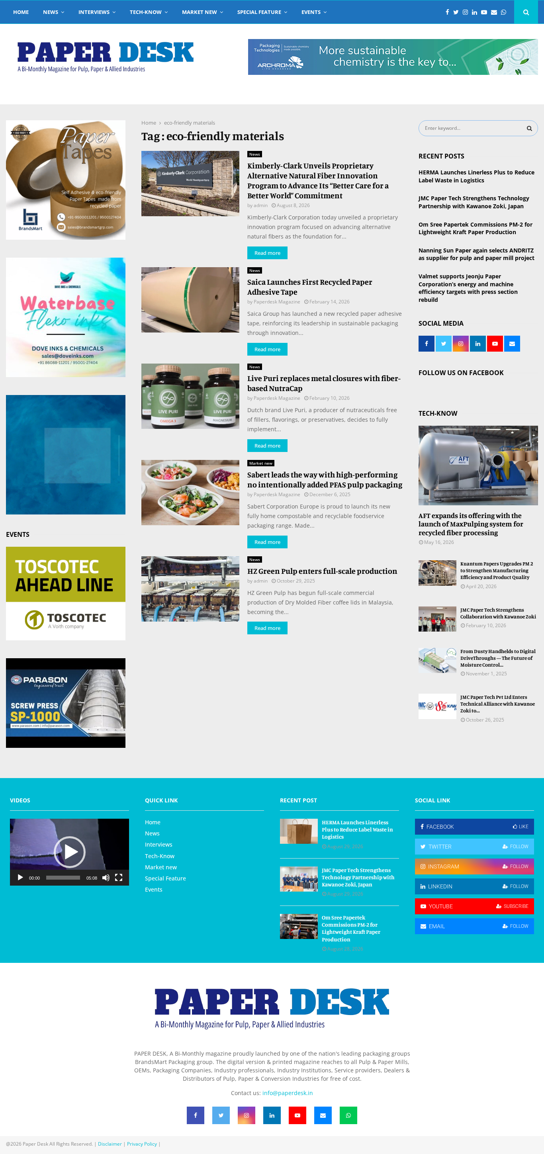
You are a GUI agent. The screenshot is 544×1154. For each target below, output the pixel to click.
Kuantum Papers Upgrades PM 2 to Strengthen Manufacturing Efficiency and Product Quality (496, 570)
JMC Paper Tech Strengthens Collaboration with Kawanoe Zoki (498, 613)
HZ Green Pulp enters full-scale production (322, 571)
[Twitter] (458, 12)
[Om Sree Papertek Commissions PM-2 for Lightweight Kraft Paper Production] (299, 926)
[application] (69, 852)
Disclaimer (110, 1143)
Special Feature (259, 12)
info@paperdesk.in (287, 1093)
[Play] (20, 878)
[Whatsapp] (505, 12)
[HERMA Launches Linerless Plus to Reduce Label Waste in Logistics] (299, 831)
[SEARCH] (529, 128)
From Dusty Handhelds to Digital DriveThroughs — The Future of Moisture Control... (498, 658)
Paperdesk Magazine (277, 301)
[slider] (63, 878)
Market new (199, 12)
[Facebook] (449, 12)
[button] (70, 852)
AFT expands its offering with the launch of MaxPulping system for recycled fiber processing (471, 524)
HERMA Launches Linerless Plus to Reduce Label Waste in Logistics (476, 176)
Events (311, 12)
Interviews (94, 12)
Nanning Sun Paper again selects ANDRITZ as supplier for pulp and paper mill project (476, 254)
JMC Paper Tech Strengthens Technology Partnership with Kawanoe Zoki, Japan (474, 202)
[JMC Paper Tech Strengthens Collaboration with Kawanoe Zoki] (437, 619)
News (50, 12)
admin (261, 205)
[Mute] (106, 878)
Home (21, 12)
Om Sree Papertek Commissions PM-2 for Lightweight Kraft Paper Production (475, 228)
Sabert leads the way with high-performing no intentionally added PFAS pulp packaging (324, 479)
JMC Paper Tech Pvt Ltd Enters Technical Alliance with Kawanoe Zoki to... (497, 704)
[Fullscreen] (119, 878)
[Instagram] (467, 12)
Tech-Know (146, 12)
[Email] (496, 12)
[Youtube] (486, 12)
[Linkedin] (476, 12)
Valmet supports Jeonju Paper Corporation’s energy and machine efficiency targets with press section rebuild (468, 287)
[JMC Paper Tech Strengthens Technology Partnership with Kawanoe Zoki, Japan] (299, 879)
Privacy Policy (142, 1143)
